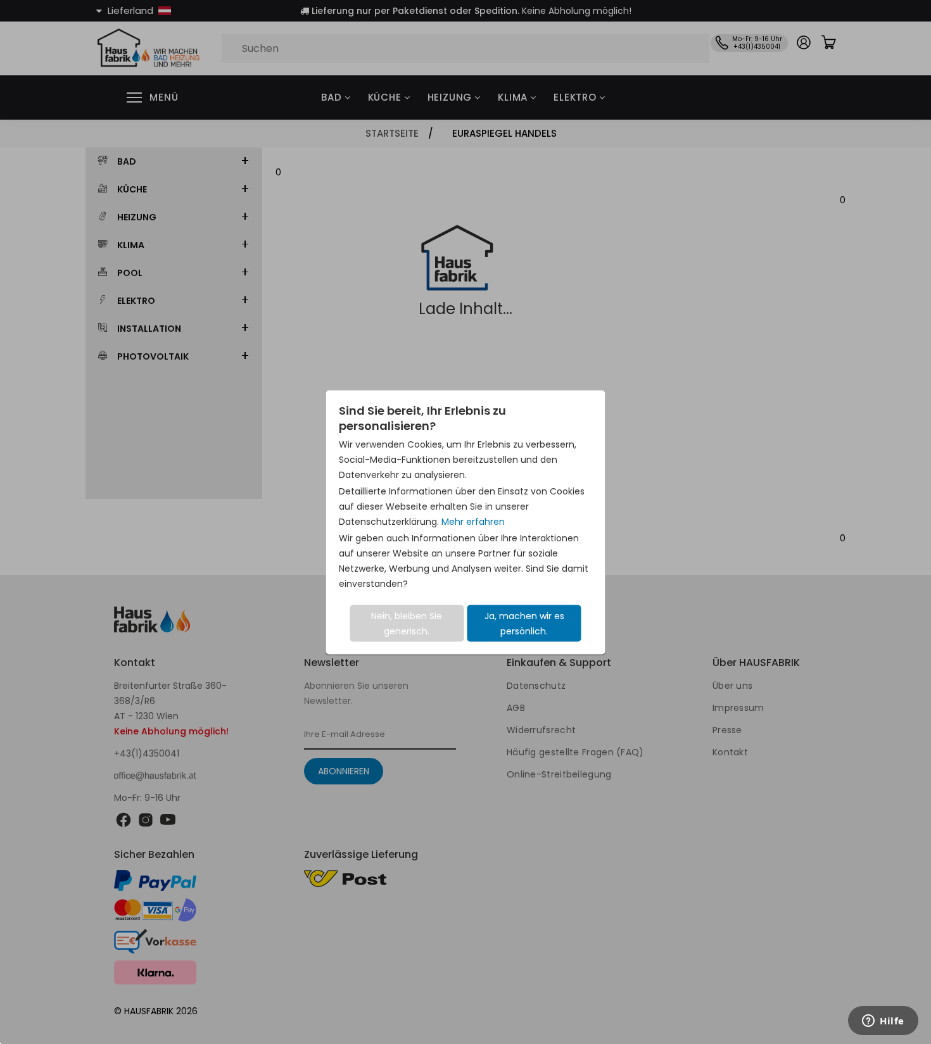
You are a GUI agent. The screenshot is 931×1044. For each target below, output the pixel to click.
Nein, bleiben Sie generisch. (406, 623)
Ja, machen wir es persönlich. (524, 623)
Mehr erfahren (473, 521)
